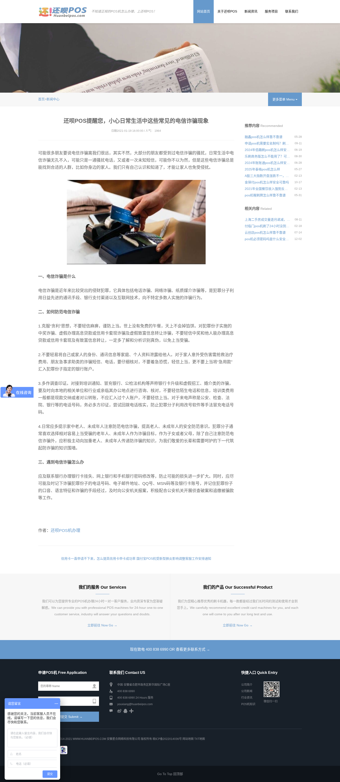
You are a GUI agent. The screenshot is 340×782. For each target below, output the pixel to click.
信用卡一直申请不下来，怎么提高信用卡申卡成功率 (98, 558)
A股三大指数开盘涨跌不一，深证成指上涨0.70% (268, 176)
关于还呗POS (227, 11)
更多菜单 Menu (284, 99)
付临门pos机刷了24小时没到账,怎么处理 (268, 226)
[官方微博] (119, 710)
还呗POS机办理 (65, 530)
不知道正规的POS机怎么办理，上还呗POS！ (124, 11)
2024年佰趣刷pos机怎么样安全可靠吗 (268, 150)
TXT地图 (199, 739)
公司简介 (246, 684)
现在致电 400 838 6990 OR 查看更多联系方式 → (170, 649)
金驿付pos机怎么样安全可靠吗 (267, 182)
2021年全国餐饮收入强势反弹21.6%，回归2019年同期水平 (268, 189)
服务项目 (271, 11)
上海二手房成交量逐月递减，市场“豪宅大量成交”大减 (268, 219)
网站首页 (203, 11)
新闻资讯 (250, 11)
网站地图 (188, 739)
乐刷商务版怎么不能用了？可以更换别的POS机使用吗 (268, 156)
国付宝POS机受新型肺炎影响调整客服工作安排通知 (173, 558)
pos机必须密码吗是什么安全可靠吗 (268, 239)
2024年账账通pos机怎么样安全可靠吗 (268, 163)
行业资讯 (246, 697)
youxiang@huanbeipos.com (135, 704)
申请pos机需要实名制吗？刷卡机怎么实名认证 (268, 143)
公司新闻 (246, 691)
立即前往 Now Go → (102, 625)
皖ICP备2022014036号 (167, 739)
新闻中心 (52, 99)
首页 (41, 99)
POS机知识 (248, 704)
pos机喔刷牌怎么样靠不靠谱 (265, 195)
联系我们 (291, 11)
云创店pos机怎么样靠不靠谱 (265, 232)
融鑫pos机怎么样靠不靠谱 (263, 137)
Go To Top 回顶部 (170, 774)
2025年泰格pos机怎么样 (262, 169)
